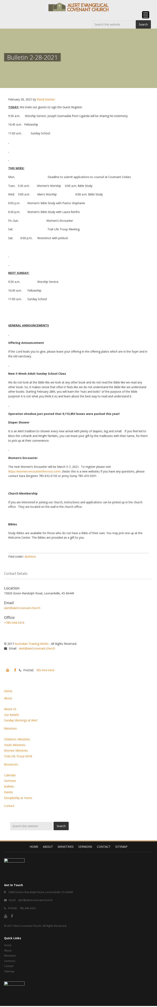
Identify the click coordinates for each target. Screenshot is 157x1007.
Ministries (10, 728)
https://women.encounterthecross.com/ (34, 471)
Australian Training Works (31, 644)
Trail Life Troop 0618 (18, 756)
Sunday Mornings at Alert (20, 720)
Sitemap (121, 847)
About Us (10, 709)
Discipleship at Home (18, 798)
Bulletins (30, 556)
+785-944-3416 (14, 623)
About (8, 698)
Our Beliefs (11, 715)
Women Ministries (16, 750)
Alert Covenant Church (27, 926)
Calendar (10, 775)
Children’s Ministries (17, 739)
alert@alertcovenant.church (22, 608)
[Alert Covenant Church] (78, 7)
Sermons (10, 781)
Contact (9, 806)
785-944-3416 (45, 670)
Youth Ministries (14, 745)
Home (8, 691)
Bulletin (9, 786)
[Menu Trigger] (145, 14)
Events (8, 792)
